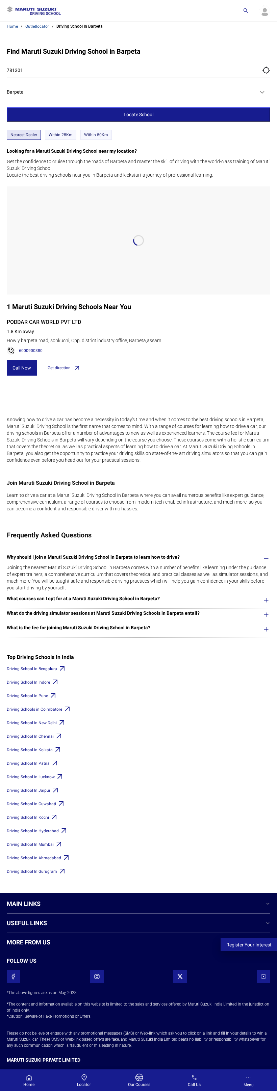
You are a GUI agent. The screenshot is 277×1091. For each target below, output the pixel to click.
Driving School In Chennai (30, 736)
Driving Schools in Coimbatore (34, 709)
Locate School (138, 114)
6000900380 (31, 350)
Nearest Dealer (23, 134)
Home (12, 26)
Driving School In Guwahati (31, 804)
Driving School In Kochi (28, 817)
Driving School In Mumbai (30, 844)
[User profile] (264, 10)
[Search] (246, 10)
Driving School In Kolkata (30, 749)
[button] (266, 70)
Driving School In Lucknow (31, 777)
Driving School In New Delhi (32, 722)
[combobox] (138, 92)
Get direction (59, 367)
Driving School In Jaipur (28, 790)
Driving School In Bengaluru (32, 668)
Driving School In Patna (28, 763)
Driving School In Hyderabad (33, 831)
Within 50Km (96, 134)
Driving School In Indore (28, 682)
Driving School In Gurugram (32, 871)
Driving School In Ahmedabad (34, 858)
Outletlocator (37, 26)
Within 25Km (61, 134)
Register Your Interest (249, 944)
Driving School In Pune (27, 695)
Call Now (21, 368)
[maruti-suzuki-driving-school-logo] (34, 11)
